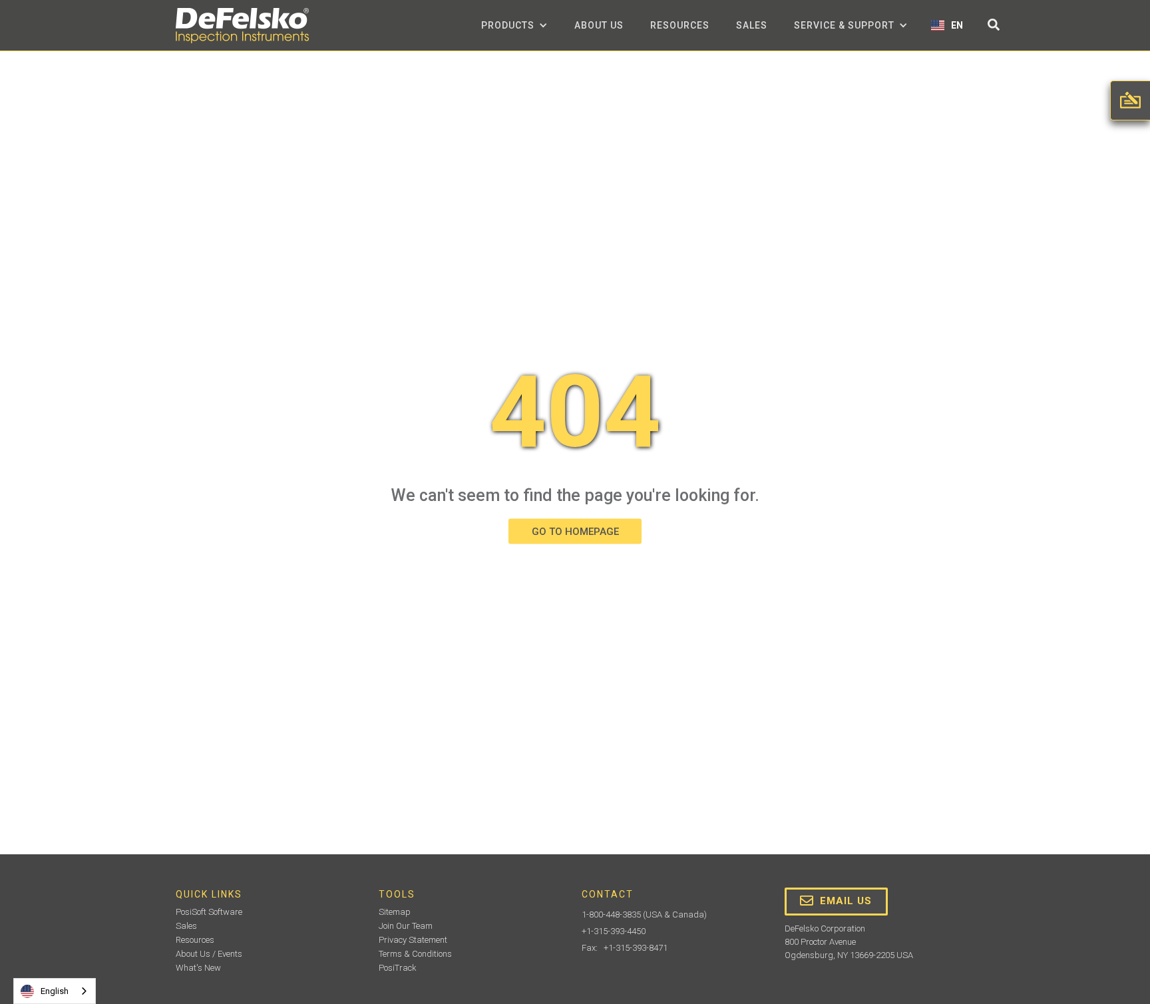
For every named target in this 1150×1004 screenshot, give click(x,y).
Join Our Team (406, 926)
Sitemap (395, 912)
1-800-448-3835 (611, 915)
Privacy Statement (413, 940)
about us (599, 25)
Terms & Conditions (415, 954)
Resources (679, 25)
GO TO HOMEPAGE (575, 531)
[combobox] (54, 991)
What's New (198, 968)
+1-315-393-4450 (614, 931)
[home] (242, 25)
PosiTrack (398, 968)
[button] (514, 25)
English (55, 991)
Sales (751, 25)
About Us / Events (209, 954)
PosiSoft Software (209, 912)
